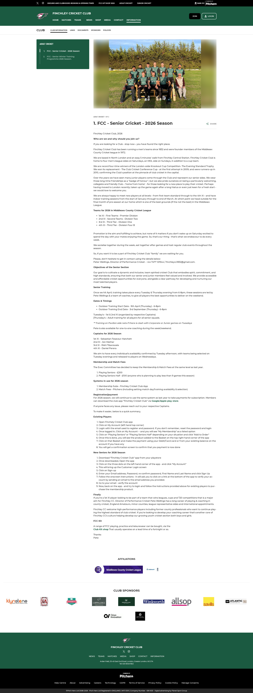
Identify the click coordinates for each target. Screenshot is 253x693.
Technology (110, 683)
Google (155, 401)
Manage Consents (190, 683)
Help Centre (60, 683)
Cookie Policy (171, 683)
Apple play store (169, 401)
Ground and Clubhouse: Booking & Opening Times (70, 3)
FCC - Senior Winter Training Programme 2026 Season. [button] (60, 57)
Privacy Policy (154, 683)
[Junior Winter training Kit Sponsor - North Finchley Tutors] (71, 602)
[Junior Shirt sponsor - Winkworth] (153, 602)
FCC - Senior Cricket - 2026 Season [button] (63, 51)
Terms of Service (137, 683)
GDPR (122, 683)
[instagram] (43, 3)
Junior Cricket (144, 3)
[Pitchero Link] (211, 4)
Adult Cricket (125, 3)
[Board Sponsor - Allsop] (181, 602)
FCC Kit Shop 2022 (107, 3)
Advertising (84, 683)
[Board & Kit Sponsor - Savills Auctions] (208, 602)
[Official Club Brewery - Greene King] (126, 602)
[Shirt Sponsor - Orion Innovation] (112, 617)
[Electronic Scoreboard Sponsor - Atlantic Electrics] (236, 602)
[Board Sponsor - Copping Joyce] (99, 602)
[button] (55, 20)
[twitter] (38, 3)
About (73, 683)
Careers (97, 683)
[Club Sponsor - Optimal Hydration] (140, 617)
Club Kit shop (100, 529)
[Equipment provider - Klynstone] (16, 602)
